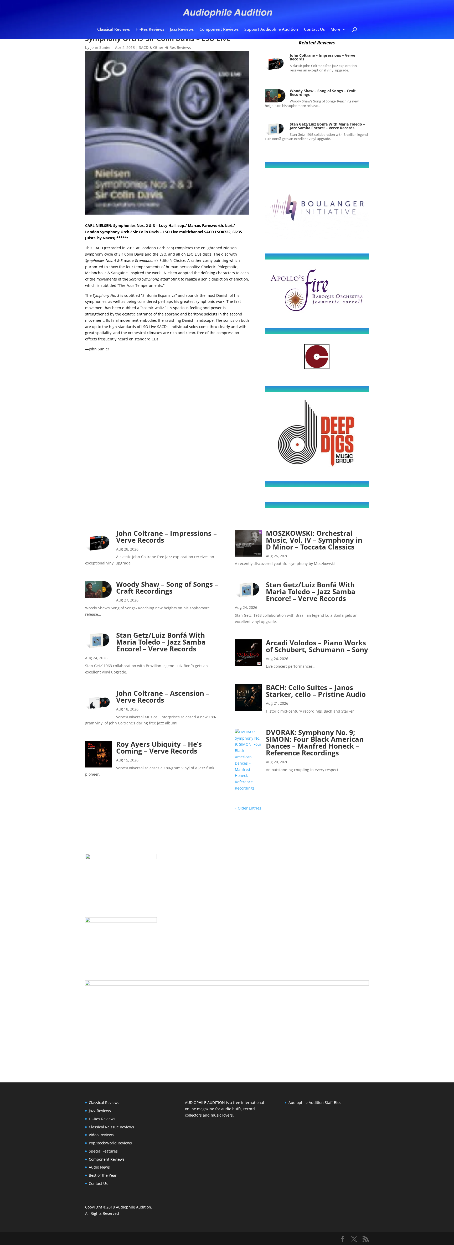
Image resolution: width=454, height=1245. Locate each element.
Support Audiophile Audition (271, 29)
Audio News (99, 1167)
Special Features (103, 1151)
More (335, 29)
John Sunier (100, 47)
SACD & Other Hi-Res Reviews (165, 47)
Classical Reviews (113, 29)
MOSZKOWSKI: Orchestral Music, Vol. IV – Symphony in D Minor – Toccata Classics (314, 540)
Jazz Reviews (182, 29)
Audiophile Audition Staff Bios (314, 1102)
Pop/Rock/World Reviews (110, 1142)
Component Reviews (219, 29)
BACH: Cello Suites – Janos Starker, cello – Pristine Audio (316, 691)
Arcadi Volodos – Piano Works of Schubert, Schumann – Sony (317, 646)
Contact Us (314, 29)
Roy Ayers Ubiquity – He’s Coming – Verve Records (159, 747)
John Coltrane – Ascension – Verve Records (162, 696)
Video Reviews (101, 1134)
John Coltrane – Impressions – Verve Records (322, 57)
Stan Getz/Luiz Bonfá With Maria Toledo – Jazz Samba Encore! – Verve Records (327, 126)
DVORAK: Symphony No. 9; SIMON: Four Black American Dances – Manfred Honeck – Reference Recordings (315, 743)
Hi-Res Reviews (150, 29)
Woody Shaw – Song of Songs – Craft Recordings (323, 92)
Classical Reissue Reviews (111, 1126)
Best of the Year (103, 1175)
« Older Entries (248, 808)
